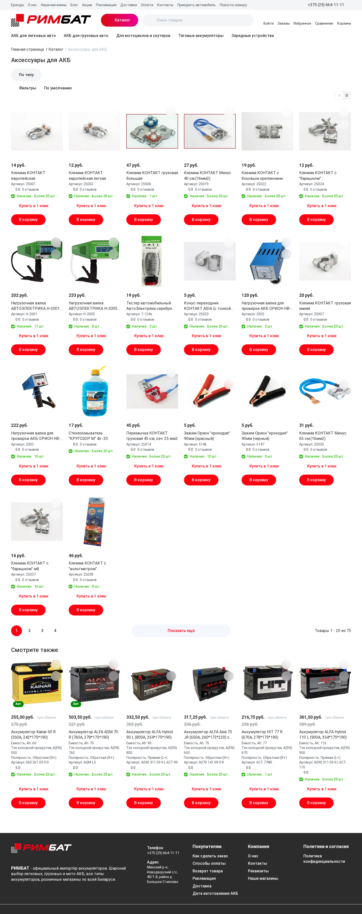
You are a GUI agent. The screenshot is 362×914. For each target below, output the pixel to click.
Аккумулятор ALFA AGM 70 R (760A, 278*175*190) (93, 735)
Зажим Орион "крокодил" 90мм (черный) (265, 436)
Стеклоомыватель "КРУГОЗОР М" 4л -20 (88, 436)
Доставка (128, 5)
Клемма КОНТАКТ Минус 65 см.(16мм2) (322, 436)
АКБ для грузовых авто (86, 35)
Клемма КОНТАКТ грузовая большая (152, 175)
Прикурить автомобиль (196, 5)
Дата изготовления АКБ (215, 893)
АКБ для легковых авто (33, 35)
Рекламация (106, 5)
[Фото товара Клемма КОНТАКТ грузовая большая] (152, 131)
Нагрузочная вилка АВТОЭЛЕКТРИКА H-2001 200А (35, 306)
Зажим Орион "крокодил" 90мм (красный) (207, 436)
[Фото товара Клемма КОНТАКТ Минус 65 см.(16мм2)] (325, 391)
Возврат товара (208, 871)
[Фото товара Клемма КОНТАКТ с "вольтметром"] (94, 522)
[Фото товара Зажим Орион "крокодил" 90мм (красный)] (210, 391)
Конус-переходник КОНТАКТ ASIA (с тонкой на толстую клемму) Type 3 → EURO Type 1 (209, 306)
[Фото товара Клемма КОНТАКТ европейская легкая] (94, 131)
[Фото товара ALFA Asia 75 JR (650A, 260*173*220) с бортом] (210, 683)
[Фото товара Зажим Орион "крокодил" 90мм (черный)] (267, 391)
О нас (32, 5)
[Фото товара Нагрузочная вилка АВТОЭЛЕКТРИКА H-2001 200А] (37, 261)
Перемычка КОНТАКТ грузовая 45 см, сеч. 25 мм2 (152, 436)
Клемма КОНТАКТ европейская (28, 175)
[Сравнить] (56, 124)
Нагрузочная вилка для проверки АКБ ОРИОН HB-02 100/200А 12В (266, 306)
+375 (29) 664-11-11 (163, 853)
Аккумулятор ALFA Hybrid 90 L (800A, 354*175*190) (149, 735)
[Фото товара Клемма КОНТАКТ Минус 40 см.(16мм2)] (210, 131)
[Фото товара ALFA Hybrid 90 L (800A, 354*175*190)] (152, 683)
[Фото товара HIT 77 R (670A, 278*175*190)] (267, 683)
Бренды (17, 5)
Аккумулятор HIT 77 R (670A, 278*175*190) (262, 735)
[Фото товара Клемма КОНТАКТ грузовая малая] (325, 261)
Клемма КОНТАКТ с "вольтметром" (87, 566)
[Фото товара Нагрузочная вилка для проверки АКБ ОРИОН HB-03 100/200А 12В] (37, 391)
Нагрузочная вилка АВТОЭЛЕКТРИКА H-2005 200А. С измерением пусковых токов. (93, 306)
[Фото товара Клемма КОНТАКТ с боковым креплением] (267, 131)
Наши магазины (53, 5)
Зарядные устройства (252, 35)
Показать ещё (181, 630)
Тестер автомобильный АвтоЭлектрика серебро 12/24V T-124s (149, 306)
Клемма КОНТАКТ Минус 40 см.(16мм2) (207, 175)
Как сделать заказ (210, 856)
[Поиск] (150, 20)
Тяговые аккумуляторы (201, 35)
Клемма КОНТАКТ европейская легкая (87, 175)
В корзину (28, 219)
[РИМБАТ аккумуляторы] (51, 20)
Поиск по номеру (233, 5)
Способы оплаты (209, 863)
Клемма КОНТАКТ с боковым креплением (262, 175)
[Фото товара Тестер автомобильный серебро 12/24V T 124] (152, 261)
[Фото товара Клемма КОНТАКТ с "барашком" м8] (37, 522)
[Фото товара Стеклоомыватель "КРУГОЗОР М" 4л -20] (94, 391)
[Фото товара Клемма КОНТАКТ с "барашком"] (325, 131)
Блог (74, 5)
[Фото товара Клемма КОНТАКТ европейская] (37, 131)
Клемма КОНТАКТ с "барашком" (318, 175)
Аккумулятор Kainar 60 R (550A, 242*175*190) (33, 735)
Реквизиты (258, 871)
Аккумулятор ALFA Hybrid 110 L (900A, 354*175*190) (323, 735)
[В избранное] (56, 112)
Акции (87, 5)
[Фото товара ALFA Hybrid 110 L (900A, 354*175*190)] (325, 683)
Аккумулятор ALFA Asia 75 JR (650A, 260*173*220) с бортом (208, 735)
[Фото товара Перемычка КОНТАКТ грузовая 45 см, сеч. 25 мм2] (152, 391)
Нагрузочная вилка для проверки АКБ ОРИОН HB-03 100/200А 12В (35, 436)
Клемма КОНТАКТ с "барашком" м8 (30, 566)
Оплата (147, 5)
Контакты (165, 5)
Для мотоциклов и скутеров (143, 35)
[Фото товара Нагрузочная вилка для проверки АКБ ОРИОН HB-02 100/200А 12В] (267, 261)
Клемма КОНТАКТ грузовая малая (325, 306)
